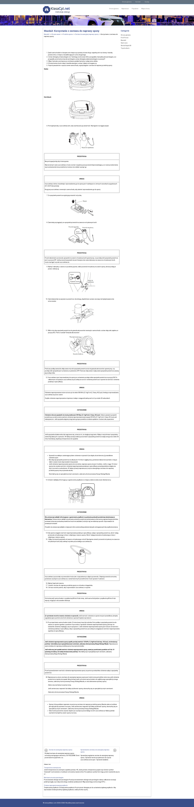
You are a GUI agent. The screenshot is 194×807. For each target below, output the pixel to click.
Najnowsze (125, 8)
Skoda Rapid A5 (126, 45)
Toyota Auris (125, 48)
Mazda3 (46, 34)
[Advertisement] (82, 44)
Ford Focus (124, 37)
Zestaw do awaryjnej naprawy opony (87, 34)
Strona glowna (126, 2)
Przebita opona (68, 34)
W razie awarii (56, 34)
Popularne (135, 8)
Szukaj (147, 2)
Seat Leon (124, 43)
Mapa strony (145, 8)
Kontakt (138, 2)
